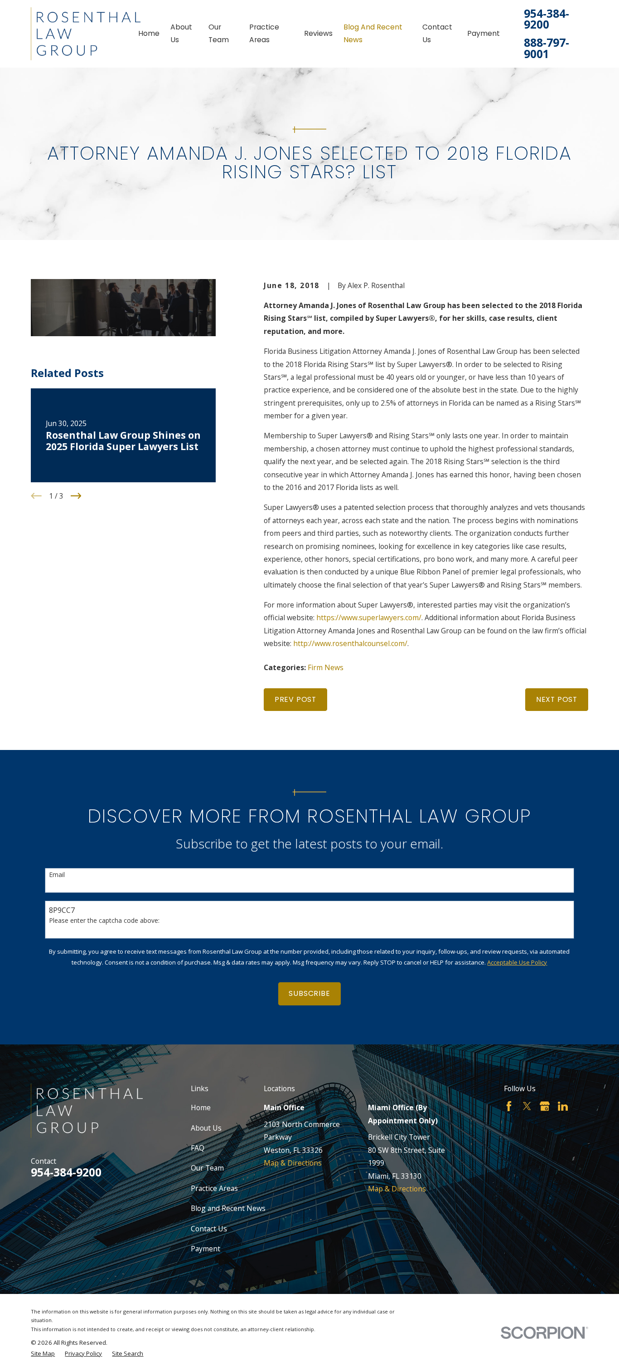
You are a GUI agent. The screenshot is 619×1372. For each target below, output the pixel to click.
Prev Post (295, 699)
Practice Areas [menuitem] (264, 33)
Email (57, 875)
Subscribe (309, 993)
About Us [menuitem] (181, 33)
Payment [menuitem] (483, 33)
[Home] (85, 33)
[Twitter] (527, 1106)
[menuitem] (43, 1353)
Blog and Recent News (228, 1208)
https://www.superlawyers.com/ (368, 617)
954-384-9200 (546, 19)
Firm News (325, 667)
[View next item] (76, 495)
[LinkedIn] (563, 1106)
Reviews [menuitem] (318, 33)
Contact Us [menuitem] (437, 33)
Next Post (556, 699)
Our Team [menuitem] (218, 33)
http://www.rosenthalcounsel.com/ (350, 643)
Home (201, 1107)
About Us (206, 1128)
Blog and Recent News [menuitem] (372, 33)
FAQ (197, 1148)
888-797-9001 (546, 48)
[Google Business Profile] (545, 1106)
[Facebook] (509, 1106)
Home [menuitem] (149, 33)
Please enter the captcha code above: (104, 921)
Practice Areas (214, 1188)
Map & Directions (293, 1163)
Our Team (207, 1168)
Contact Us (209, 1229)
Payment (205, 1249)
